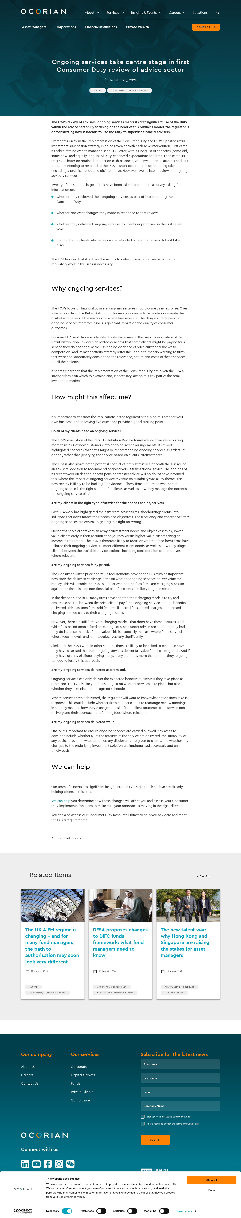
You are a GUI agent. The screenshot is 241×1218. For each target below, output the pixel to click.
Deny (211, 1190)
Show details (184, 1211)
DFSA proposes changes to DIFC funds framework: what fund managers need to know (120, 942)
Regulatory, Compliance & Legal (129, 90)
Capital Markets (174, 992)
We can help (60, 801)
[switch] (101, 1211)
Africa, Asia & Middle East (111, 987)
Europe (98, 90)
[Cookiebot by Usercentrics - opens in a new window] (22, 1211)
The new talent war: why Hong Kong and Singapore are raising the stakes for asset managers (185, 942)
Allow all (211, 1180)
